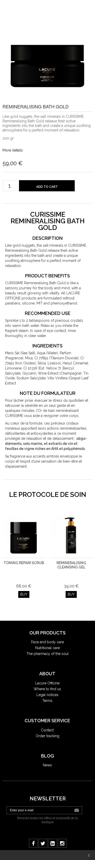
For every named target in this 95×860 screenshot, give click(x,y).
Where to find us (47, 689)
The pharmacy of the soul (47, 654)
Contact (47, 730)
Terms (47, 701)
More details (13, 150)
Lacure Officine (47, 683)
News (47, 765)
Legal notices (47, 695)
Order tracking (47, 736)
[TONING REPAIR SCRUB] (24, 536)
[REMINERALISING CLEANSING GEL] (71, 536)
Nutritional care (47, 648)
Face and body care (47, 642)
